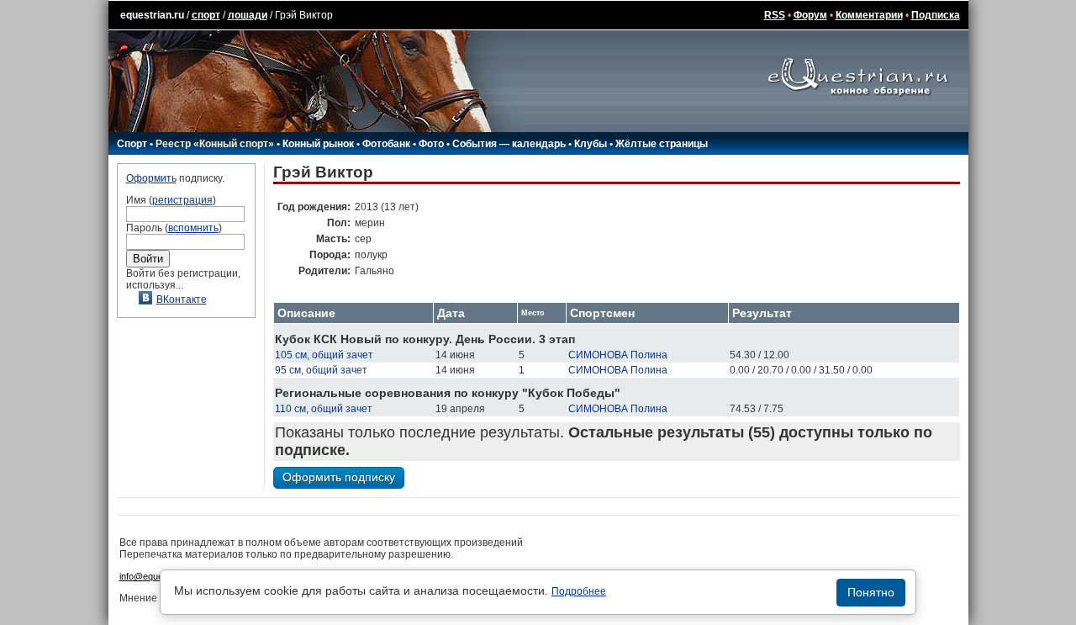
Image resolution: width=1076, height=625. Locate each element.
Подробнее (578, 591)
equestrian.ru (152, 15)
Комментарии (869, 15)
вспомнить (193, 228)
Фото (431, 144)
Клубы (590, 144)
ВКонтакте (181, 299)
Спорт (132, 144)
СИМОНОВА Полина (617, 355)
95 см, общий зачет (321, 370)
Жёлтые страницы (661, 144)
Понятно (870, 592)
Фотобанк (386, 144)
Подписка (935, 15)
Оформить (151, 178)
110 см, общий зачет (323, 409)
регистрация (182, 200)
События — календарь (509, 144)
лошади (247, 15)
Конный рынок (318, 144)
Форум (810, 15)
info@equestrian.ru (158, 576)
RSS (774, 15)
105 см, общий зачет (324, 355)
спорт (206, 15)
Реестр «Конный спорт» (215, 144)
